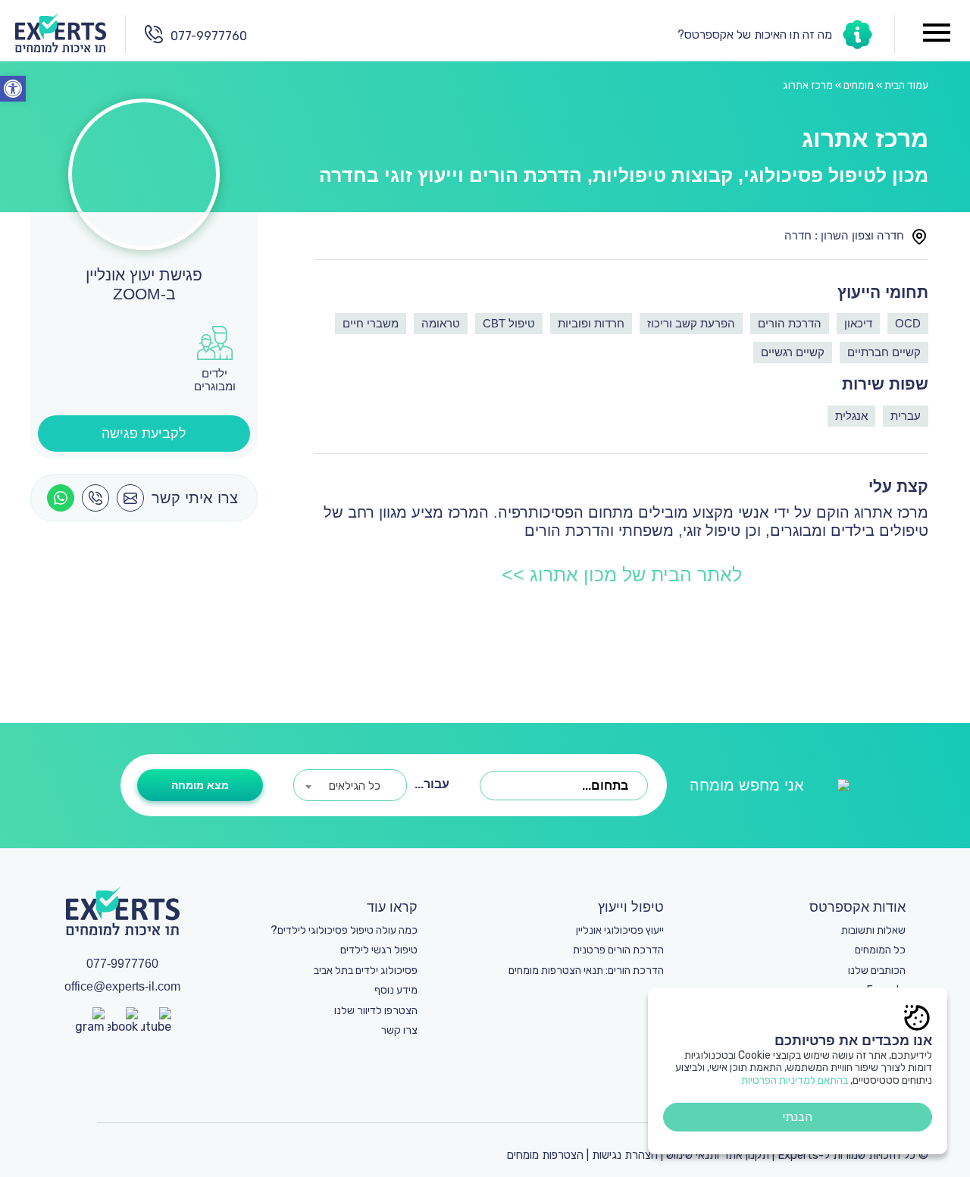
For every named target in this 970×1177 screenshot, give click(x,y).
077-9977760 (209, 36)
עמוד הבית (906, 85)
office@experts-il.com (122, 986)
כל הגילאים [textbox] (354, 786)
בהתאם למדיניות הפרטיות (794, 1080)
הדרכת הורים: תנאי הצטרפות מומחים (586, 970)
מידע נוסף (396, 990)
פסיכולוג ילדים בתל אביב (366, 970)
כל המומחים (880, 950)
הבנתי (797, 1117)
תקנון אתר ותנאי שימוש (717, 1155)
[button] (13, 89)
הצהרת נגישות (625, 1155)
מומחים (858, 85)
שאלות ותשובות (873, 930)
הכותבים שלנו (877, 970)
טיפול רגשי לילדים (379, 950)
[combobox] (564, 785)
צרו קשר (399, 1030)
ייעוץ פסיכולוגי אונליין (620, 930)
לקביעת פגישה (144, 433)
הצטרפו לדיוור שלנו (376, 1010)
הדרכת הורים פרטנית (618, 950)
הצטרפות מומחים (545, 1155)
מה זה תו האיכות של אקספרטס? (754, 34)
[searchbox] (488, 786)
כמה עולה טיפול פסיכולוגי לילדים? (344, 930)
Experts (798, 1155)
